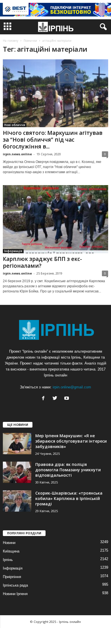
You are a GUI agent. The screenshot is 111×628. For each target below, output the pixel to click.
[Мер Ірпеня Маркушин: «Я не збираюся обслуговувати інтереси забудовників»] (17, 443)
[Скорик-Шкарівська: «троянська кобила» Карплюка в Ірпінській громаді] (17, 501)
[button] (102, 27)
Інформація (13, 251)
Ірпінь (8, 560)
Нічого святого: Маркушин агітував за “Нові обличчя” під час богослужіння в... (52, 139)
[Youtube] (67, 399)
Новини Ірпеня (15, 594)
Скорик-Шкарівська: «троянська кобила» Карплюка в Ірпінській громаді (68, 498)
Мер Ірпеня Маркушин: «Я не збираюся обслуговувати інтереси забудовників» (71, 441)
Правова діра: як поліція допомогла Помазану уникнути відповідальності (68, 470)
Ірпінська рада (15, 585)
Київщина (11, 551)
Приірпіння (12, 577)
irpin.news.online (17, 154)
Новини (9, 543)
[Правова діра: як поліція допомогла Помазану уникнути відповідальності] (17, 472)
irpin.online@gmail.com (72, 387)
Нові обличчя (14, 125)
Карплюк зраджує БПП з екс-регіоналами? (42, 262)
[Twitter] (56, 399)
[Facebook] (44, 399)
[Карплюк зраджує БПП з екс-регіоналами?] (55, 219)
